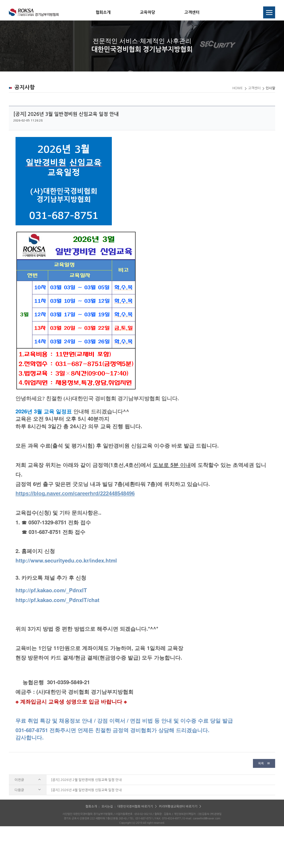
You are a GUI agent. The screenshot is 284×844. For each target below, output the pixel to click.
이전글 (20, 779)
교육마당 (147, 12)
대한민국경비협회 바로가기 (135, 806)
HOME (237, 88)
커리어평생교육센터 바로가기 (178, 806)
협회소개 (103, 12)
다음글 (20, 790)
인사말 (270, 88)
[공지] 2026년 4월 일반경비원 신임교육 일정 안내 (86, 790)
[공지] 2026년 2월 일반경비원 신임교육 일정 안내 (86, 779)
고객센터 (191, 12)
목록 (261, 763)
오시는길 (107, 806)
